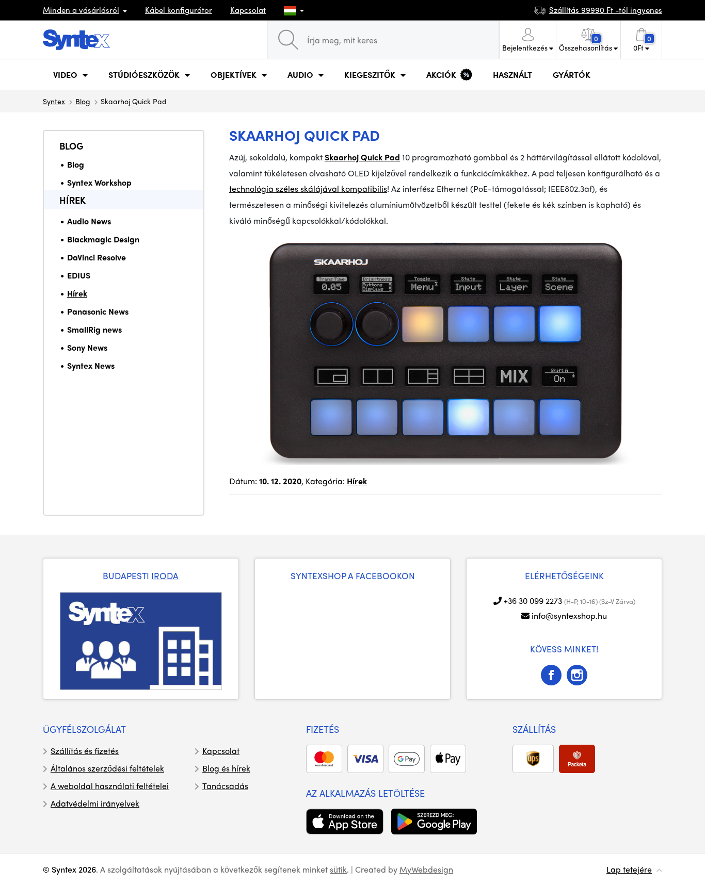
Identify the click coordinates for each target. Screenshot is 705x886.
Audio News (89, 221)
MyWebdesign (426, 869)
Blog (82, 101)
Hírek (72, 199)
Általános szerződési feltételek (107, 768)
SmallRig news (94, 329)
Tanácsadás (225, 786)
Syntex (54, 101)
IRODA (165, 575)
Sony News (87, 347)
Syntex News (91, 365)
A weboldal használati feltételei (110, 786)
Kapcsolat (248, 9)
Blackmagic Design (103, 239)
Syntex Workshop (99, 182)
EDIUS (78, 275)
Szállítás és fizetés (85, 751)
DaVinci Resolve (96, 257)
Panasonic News (98, 311)
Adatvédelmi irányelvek (95, 803)
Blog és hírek (226, 768)
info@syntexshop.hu (569, 615)
